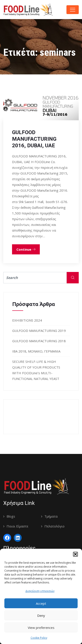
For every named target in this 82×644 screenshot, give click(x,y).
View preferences (41, 627)
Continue (24, 249)
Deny (41, 615)
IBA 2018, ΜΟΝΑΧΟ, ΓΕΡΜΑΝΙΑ (36, 351)
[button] (75, 554)
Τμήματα (51, 516)
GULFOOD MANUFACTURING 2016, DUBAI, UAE (34, 139)
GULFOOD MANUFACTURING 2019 (39, 330)
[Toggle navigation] (72, 9)
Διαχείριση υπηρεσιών (39, 591)
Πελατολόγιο (54, 526)
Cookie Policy (39, 638)
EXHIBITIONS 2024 (27, 320)
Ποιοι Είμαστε (17, 526)
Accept (41, 603)
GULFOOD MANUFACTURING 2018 (39, 341)
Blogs (11, 516)
